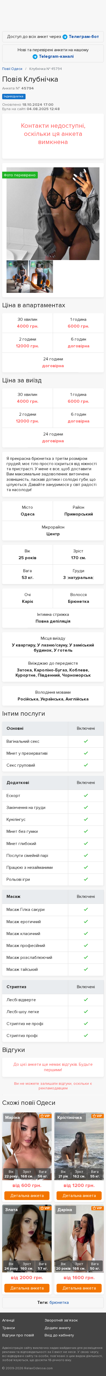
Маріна (12, 1117)
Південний (49, 675)
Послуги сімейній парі (27, 855)
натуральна (80, 577)
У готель (63, 650)
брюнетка (59, 1302)
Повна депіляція (53, 621)
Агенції (8, 1320)
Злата (11, 1209)
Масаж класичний (23, 933)
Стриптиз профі (22, 1035)
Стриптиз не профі (25, 1023)
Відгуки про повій (18, 1335)
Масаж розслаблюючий (29, 957)
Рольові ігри (18, 879)
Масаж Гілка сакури (26, 909)
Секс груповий (21, 765)
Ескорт (13, 795)
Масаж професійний (26, 945)
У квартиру (23, 645)
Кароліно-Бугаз (50, 670)
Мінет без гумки (22, 831)
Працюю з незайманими (30, 867)
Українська (51, 699)
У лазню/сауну (52, 645)
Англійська (77, 699)
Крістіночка (69, 1117)
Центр (53, 534)
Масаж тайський (22, 969)
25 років (27, 558)
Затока (24, 670)
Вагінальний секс (23, 741)
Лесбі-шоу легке (23, 1012)
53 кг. (27, 577)
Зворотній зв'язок (61, 1320)
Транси (8, 1328)
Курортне (25, 675)
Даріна (64, 1209)
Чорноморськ (76, 675)
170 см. (78, 558)
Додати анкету (58, 1328)
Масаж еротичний (24, 921)
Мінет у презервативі (27, 753)
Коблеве (78, 670)
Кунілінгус (16, 819)
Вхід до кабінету (59, 1335)
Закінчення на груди (26, 807)
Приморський (78, 514)
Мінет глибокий (21, 843)
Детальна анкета (27, 1195)
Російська (28, 699)
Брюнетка (78, 601)
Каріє (27, 601)
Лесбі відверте (21, 1000)
